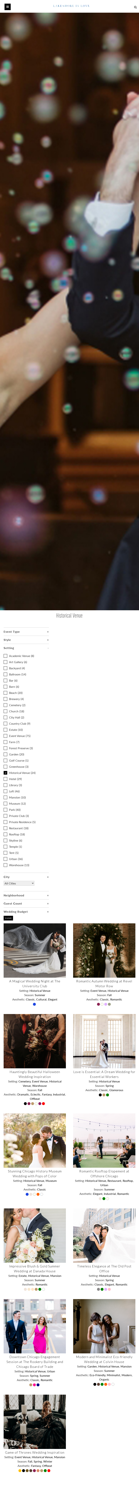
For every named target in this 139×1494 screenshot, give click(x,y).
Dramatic (23, 1094)
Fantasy (47, 1094)
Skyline (15, 840)
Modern (127, 1375)
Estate (16, 730)
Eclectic (36, 1094)
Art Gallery (18, 662)
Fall (109, 995)
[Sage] (109, 1004)
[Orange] (38, 1194)
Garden (16, 754)
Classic (30, 999)
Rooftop (17, 834)
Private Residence (22, 822)
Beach (15, 693)
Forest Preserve (21, 748)
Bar (13, 680)
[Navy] (38, 1385)
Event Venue (19, 736)
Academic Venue (21, 656)
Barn (14, 686)
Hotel (15, 779)
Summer (40, 995)
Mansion (17, 797)
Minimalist (113, 1375)
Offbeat (35, 1099)
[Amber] (20, 1471)
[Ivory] (102, 1004)
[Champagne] (29, 1290)
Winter (47, 1461)
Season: (29, 995)
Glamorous (116, 1090)
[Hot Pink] (35, 1385)
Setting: (24, 991)
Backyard (17, 668)
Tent (13, 853)
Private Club (19, 816)
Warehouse (19, 865)
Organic (104, 1379)
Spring (110, 1086)
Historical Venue (22, 773)
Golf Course (18, 760)
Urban (16, 859)
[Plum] (40, 1104)
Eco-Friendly (97, 1375)
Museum (17, 803)
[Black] (26, 1104)
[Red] (44, 1104)
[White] (42, 1194)
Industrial (59, 1094)
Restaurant (18, 828)
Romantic (116, 999)
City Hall (16, 717)
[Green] (108, 1095)
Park (14, 810)
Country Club (19, 723)
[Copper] (38, 1471)
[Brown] (99, 1385)
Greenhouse (18, 766)
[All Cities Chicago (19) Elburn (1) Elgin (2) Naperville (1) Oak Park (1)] (19, 886)
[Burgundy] (99, 1004)
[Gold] (33, 1104)
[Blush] (31, 1194)
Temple (15, 846)
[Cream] (33, 1290)
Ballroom (17, 674)
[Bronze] (27, 1471)
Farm (14, 742)
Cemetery (17, 705)
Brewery (16, 699)
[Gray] (99, 1290)
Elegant (52, 999)
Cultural (41, 999)
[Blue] (35, 1004)
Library (15, 785)
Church (16, 711)
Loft (14, 791)
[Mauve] (106, 1004)
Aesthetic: (19, 999)
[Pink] (109, 1290)
